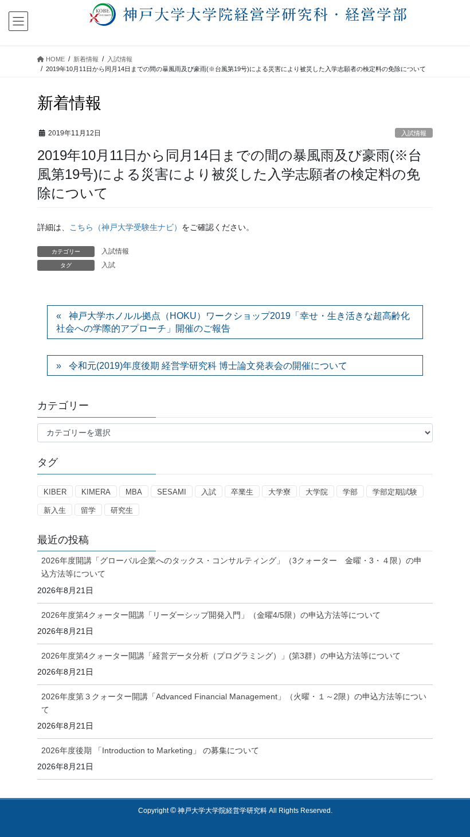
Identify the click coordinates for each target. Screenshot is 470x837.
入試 (108, 265)
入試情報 (413, 133)
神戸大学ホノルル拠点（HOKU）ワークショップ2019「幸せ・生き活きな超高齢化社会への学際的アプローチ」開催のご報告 (233, 322)
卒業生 (242, 492)
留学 (88, 510)
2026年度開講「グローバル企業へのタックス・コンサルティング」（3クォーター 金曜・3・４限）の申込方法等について (231, 567)
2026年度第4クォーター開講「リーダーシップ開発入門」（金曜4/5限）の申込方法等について (211, 615)
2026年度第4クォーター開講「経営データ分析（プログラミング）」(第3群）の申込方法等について (221, 655)
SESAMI (171, 492)
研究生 (122, 510)
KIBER (55, 492)
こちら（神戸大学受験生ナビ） (125, 227)
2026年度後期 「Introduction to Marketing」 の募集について (150, 750)
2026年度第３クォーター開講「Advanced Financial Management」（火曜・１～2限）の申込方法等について (233, 703)
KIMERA (96, 492)
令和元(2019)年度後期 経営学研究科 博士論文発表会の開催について (208, 366)
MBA (134, 492)
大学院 (317, 492)
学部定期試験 (395, 492)
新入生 (55, 510)
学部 (350, 492)
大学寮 (279, 492)
